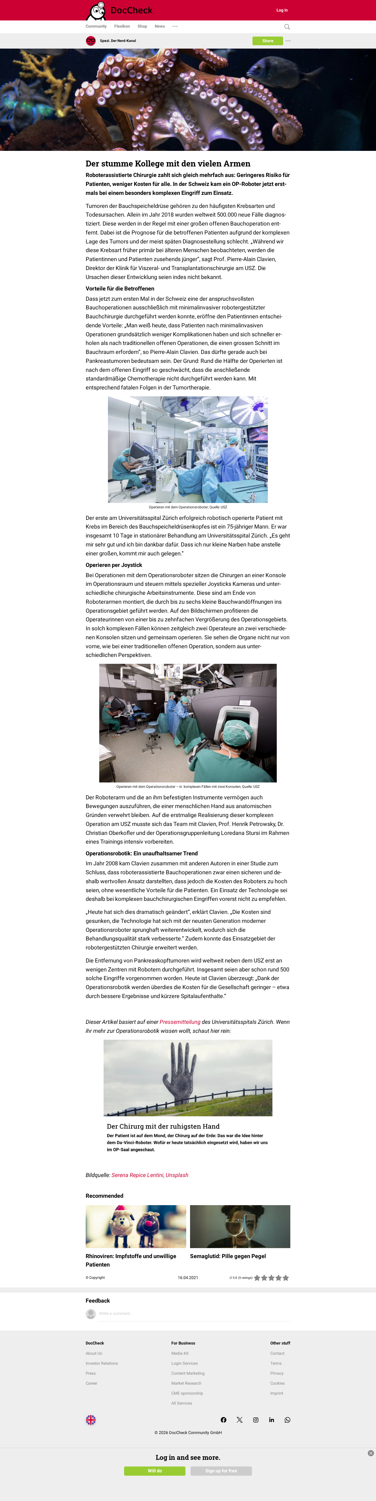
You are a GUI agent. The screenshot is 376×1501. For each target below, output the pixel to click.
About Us (94, 1353)
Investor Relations (102, 1363)
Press (91, 1373)
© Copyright (95, 1277)
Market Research (186, 1383)
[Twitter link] (240, 1420)
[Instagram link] (256, 1420)
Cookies (277, 1383)
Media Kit (180, 1353)
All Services (181, 1403)
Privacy (277, 1373)
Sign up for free (221, 1470)
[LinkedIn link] (271, 1420)
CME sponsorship (187, 1393)
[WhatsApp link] (287, 1420)
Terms (276, 1363)
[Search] (286, 26)
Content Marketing (188, 1373)
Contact (277, 1353)
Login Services (184, 1363)
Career (91, 1383)
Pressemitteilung (180, 1022)
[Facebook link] (223, 1420)
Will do (155, 1470)
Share (267, 40)
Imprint (276, 1393)
